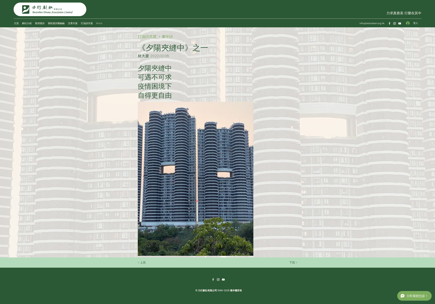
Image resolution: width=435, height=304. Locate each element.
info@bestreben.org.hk (372, 23)
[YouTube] (399, 23)
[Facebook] (389, 23)
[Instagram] (394, 23)
